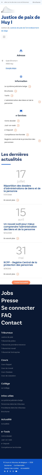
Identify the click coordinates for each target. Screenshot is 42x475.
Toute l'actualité (21, 282)
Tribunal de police (8, 341)
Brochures (36, 2)
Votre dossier (6, 436)
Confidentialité (19, 465)
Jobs (7, 293)
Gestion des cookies (11, 468)
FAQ (6, 315)
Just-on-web (6, 440)
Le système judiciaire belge (12, 400)
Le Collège (5, 388)
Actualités (5, 424)
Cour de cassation (8, 376)
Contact (11, 322)
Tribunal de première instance (13, 345)
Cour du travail (7, 368)
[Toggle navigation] (4, 37)
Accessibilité (25, 468)
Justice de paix (7, 337)
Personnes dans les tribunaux (13, 404)
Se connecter (18, 308)
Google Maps (11, 68)
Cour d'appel (6, 364)
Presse (9, 300)
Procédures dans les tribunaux (13, 408)
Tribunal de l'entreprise (10, 352)
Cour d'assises (6, 372)
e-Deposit (5, 443)
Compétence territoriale (11, 447)
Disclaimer (8, 465)
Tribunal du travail (8, 348)
